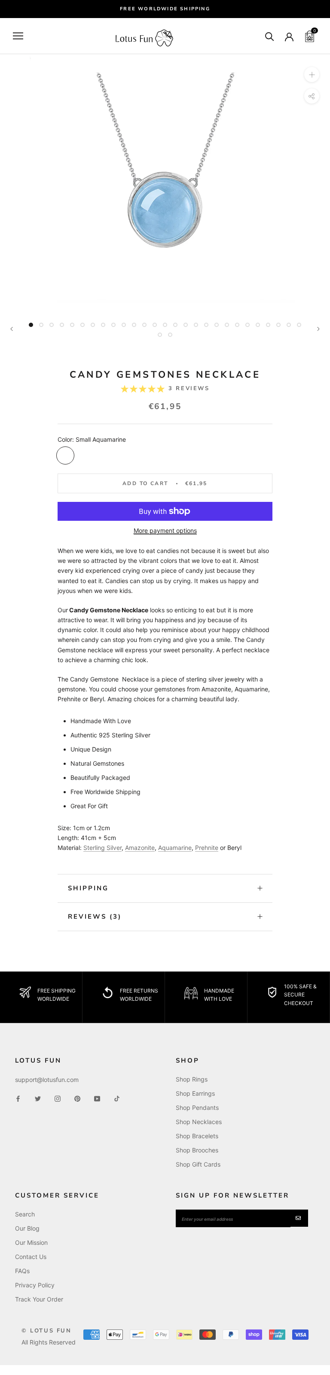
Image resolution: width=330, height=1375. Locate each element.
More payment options (165, 530)
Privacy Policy (35, 1285)
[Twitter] (38, 1098)
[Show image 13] (155, 325)
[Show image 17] (196, 325)
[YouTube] (97, 1098)
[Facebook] (18, 1098)
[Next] (318, 329)
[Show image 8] (103, 325)
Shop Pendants (197, 1107)
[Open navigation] (18, 36)
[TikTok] (117, 1098)
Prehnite (206, 847)
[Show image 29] (170, 335)
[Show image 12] (144, 325)
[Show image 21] (237, 325)
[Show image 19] (216, 325)
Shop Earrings (195, 1093)
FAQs (22, 1270)
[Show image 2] (41, 325)
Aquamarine (175, 847)
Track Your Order (39, 1299)
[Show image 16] (185, 325)
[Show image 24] (268, 325)
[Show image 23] (258, 325)
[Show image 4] (62, 325)
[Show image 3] (51, 325)
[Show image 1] (31, 325)
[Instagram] (58, 1098)
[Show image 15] (175, 325)
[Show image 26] (289, 325)
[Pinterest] (77, 1098)
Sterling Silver (102, 847)
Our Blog (27, 1228)
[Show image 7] (93, 325)
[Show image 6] (82, 325)
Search (25, 1214)
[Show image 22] (247, 325)
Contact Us (30, 1256)
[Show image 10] (124, 325)
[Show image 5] (72, 325)
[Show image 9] (113, 325)
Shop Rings (192, 1079)
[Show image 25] (278, 325)
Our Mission (31, 1242)
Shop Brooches (197, 1150)
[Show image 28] (160, 335)
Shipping (88, 888)
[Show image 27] (299, 325)
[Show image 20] (227, 325)
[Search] (269, 35)
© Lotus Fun (46, 1331)
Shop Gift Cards (198, 1164)
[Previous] (11, 329)
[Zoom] (311, 74)
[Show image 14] (165, 325)
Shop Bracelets (197, 1136)
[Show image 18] (206, 325)
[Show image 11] (134, 325)
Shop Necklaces (199, 1121)
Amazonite (140, 847)
